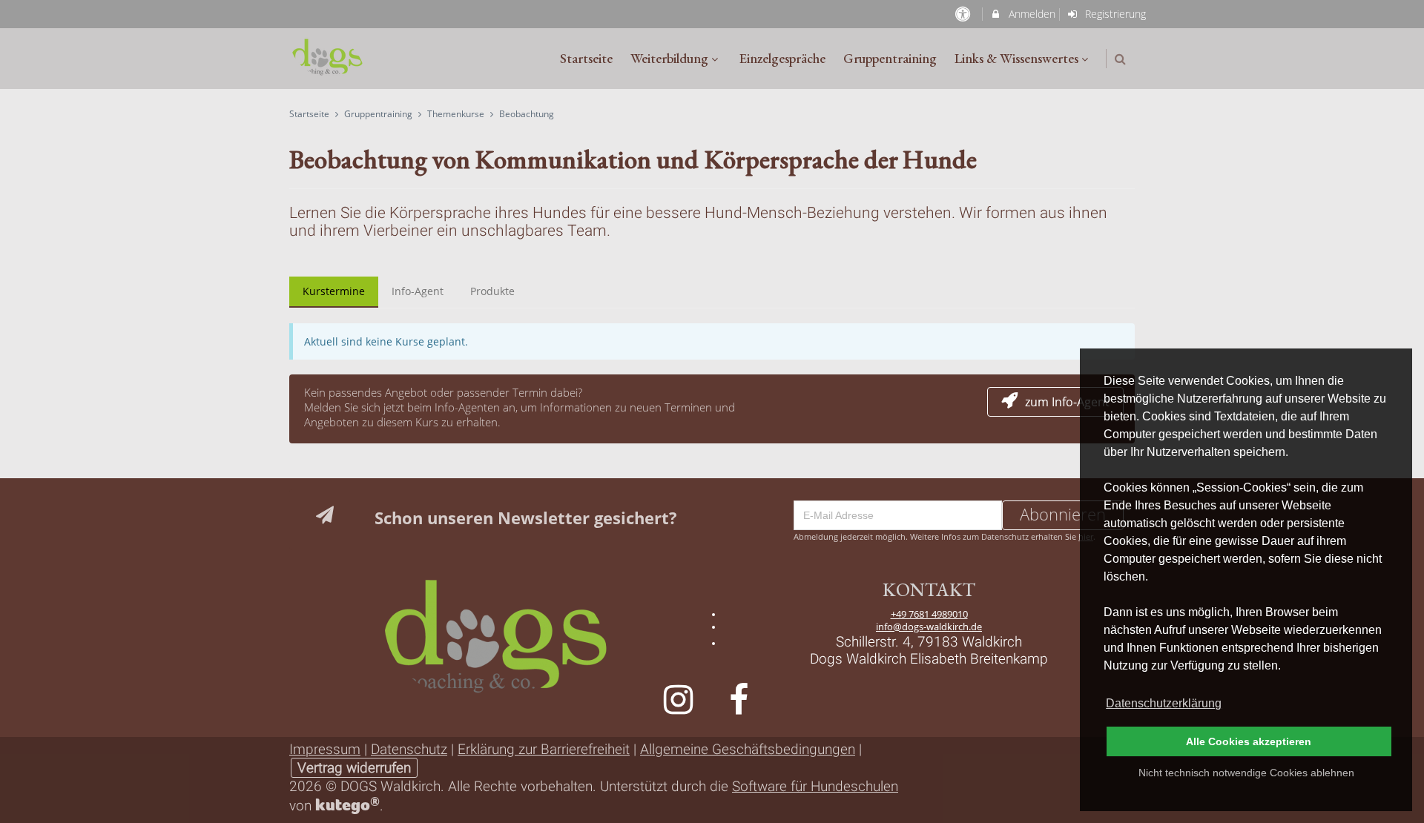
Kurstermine (334, 291)
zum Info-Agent (1067, 402)
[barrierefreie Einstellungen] (963, 14)
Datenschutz (409, 749)
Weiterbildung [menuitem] (669, 58)
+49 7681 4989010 (929, 614)
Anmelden (1030, 14)
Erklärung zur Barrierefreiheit (544, 749)
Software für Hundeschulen (815, 786)
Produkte (492, 291)
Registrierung (1114, 14)
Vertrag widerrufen (354, 767)
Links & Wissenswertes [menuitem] (1016, 58)
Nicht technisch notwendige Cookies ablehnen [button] (1246, 773)
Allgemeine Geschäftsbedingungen (747, 749)
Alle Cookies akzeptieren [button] (1248, 741)
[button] (1120, 59)
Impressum (324, 749)
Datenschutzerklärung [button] (1164, 703)
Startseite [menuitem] (586, 58)
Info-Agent (418, 291)
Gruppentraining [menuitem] (890, 58)
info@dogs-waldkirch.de (929, 627)
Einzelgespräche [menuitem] (782, 58)
